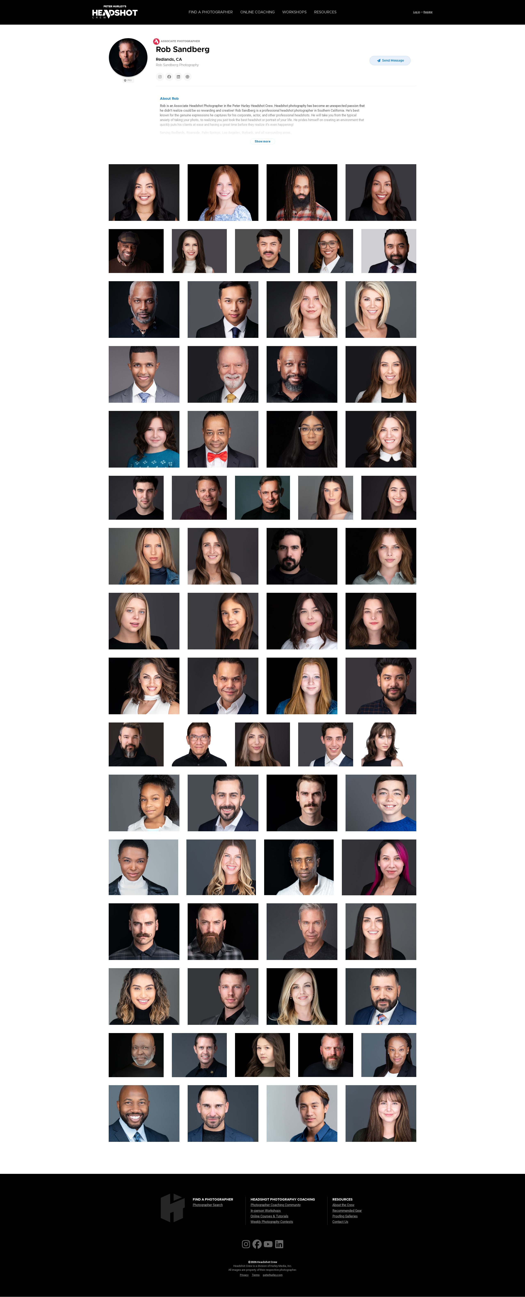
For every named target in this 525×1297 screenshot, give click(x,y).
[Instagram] (160, 77)
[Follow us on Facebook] (257, 1243)
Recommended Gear (347, 1211)
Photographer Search (208, 1205)
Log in (416, 12)
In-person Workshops (266, 1211)
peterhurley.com (273, 1274)
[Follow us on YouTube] (268, 1243)
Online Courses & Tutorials (269, 1216)
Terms (256, 1274)
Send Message (392, 60)
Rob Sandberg (183, 50)
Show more (262, 141)
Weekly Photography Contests (272, 1222)
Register (428, 12)
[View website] (187, 77)
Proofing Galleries (345, 1216)
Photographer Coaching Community (276, 1205)
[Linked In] (178, 77)
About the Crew (343, 1205)
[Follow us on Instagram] (246, 1243)
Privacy (244, 1274)
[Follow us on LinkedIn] (279, 1243)
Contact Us (340, 1222)
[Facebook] (169, 77)
